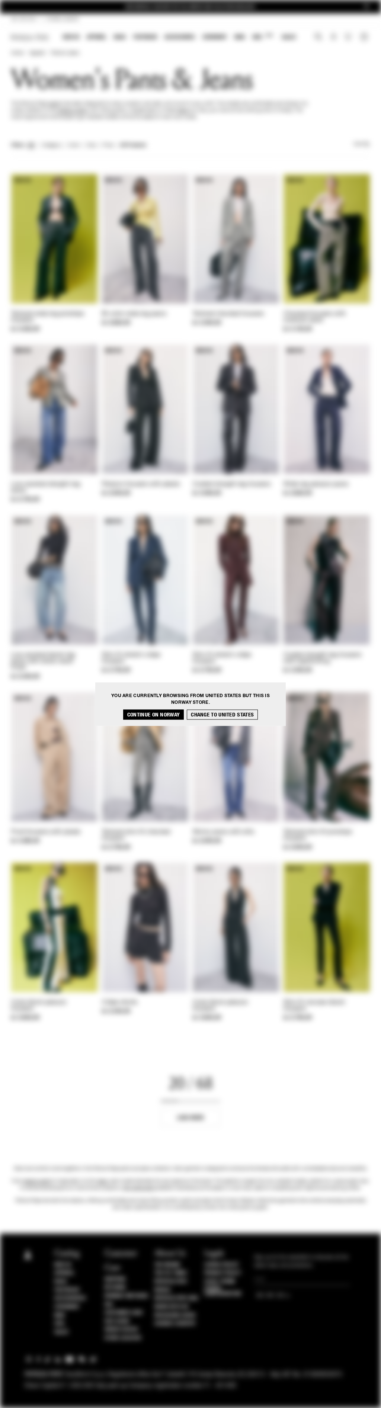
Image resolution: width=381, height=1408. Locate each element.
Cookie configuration (222, 1291)
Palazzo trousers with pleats (141, 484)
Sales (289, 37)
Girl (262, 36)
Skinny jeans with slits (223, 832)
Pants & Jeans (65, 53)
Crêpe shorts (120, 1003)
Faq (109, 1304)
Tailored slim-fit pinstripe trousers (318, 835)
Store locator (123, 1338)
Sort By (361, 144)
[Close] (366, 6)
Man (239, 37)
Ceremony (214, 37)
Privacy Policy (222, 1273)
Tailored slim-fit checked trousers (136, 835)
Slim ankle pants (138, 1188)
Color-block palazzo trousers (39, 1006)
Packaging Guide (175, 1315)
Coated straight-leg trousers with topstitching (322, 658)
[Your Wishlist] (349, 38)
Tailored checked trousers (228, 314)
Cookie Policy (221, 1264)
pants (55, 104)
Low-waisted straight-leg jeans (45, 487)
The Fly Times (170, 1273)
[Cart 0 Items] (365, 37)
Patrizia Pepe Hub (176, 1298)
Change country (175, 1323)
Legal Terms (219, 1281)
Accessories (179, 37)
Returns (115, 1287)
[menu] (179, 38)
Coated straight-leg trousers (231, 484)
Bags (120, 37)
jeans (183, 110)
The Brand (167, 1264)
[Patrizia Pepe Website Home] (29, 37)
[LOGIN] (333, 37)
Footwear (145, 37)
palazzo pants (72, 110)
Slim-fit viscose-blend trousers (314, 1006)
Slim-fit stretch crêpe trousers (131, 658)
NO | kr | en (24, 19)
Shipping (115, 1279)
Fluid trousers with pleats (46, 832)
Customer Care (124, 1312)
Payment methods (126, 1296)
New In (71, 37)
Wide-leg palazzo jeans (316, 484)
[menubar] (179, 38)
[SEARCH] (318, 37)
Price (108, 145)
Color (74, 145)
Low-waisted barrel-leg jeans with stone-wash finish (43, 661)
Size (91, 145)
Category (51, 145)
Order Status (121, 1329)
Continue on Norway (153, 714)
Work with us (171, 1306)
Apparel (96, 37)
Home (17, 53)
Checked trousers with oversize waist (315, 317)
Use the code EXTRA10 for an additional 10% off (190, 7)
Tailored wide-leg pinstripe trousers (47, 317)
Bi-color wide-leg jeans (134, 314)
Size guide (117, 1321)
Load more (190, 1117)
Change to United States (222, 714)
